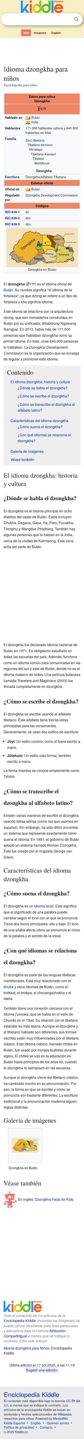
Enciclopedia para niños (21, 85)
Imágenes (40, 33)
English (56, 33)
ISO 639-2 (12, 218)
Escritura (12, 177)
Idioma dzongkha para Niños (26, 1348)
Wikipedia (64, 1414)
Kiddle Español (14, 1423)
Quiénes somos (58, 1423)
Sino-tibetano (35, 140)
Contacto (46, 1427)
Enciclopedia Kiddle (20, 1320)
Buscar (76, 19)
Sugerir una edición (41, 1369)
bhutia (8, 986)
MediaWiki (60, 1418)
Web (26, 33)
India (34, 121)
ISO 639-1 (12, 212)
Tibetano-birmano (40, 144)
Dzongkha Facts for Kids (54, 1199)
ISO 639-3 (12, 224)
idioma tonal (44, 906)
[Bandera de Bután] (28, 117)
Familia (10, 138)
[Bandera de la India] (28, 121)
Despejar (67, 19)
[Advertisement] (42, 50)
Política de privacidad (19, 1427)
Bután (35, 117)
